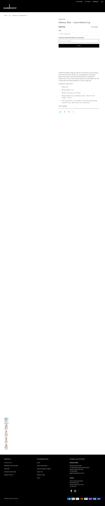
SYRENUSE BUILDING (76, 465)
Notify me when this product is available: (71, 37)
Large (82, 53)
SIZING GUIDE (41, 475)
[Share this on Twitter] (60, 112)
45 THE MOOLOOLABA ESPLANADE (79, 467)
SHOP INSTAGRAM (42, 465)
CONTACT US (8, 462)
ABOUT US (40, 472)
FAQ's (38, 478)
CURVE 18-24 (74, 7)
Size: (60, 30)
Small (68, 53)
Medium (75, 53)
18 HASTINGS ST (74, 482)
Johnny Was (62, 19)
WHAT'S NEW (26, 7)
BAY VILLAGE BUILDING (76, 481)
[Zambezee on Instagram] (75, 491)
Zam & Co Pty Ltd (13, 498)
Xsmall (61, 53)
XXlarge (68, 57)
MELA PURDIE (63, 7)
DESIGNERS (43, 7)
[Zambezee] (10, 6)
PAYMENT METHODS (10, 472)
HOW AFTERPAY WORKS (44, 469)
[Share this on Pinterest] (69, 112)
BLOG (38, 462)
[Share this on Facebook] (64, 112)
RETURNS (7, 469)
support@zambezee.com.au (77, 473)
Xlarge (61, 57)
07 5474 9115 (73, 486)
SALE (81, 7)
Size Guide (94, 27)
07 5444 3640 (73, 471)
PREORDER (53, 7)
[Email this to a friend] (73, 112)
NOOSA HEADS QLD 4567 (77, 484)
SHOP (34, 7)
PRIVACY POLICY (8, 475)
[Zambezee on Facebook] (71, 491)
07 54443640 (79, 1)
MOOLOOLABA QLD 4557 (76, 469)
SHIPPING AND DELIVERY (11, 465)
